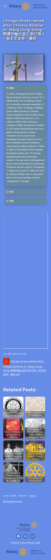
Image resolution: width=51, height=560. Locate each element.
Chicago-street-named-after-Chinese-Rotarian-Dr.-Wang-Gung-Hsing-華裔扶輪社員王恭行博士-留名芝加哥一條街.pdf (24, 368)
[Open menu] (5, 6)
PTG (11, 191)
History (32, 495)
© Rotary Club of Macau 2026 (25, 542)
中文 (11, 200)
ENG (11, 87)
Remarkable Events (12, 501)
